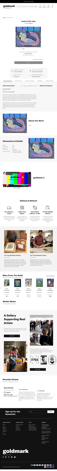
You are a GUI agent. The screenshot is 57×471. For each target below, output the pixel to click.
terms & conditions (32, 427)
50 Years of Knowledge (28, 1)
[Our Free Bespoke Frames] (41, 241)
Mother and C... (39, 292)
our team (17, 427)
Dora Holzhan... (7, 292)
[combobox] (26, 6)
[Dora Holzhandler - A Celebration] (6, 283)
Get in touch (16, 76)
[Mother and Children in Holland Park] (39, 282)
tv (3, 432)
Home (4, 17)
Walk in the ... (28, 292)
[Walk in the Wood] (28, 283)
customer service (19, 424)
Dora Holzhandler (29, 23)
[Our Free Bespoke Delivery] (15, 241)
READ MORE (37, 369)
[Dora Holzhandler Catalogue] (17, 283)
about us (4, 431)
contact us (18, 428)
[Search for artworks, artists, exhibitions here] (35, 6)
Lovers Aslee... (50, 292)
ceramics (4, 427)
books (4, 428)
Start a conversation (18, 71)
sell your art (18, 430)
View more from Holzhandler (9, 91)
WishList (44, 7)
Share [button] (23, 48)
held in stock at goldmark (37, 71)
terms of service (32, 424)
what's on (5, 430)
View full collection (50, 275)
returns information (32, 430)
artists (4, 424)
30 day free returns (36, 76)
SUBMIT (50, 411)
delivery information (33, 428)
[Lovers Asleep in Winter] (50, 283)
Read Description (28, 53)
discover (4, 434)
